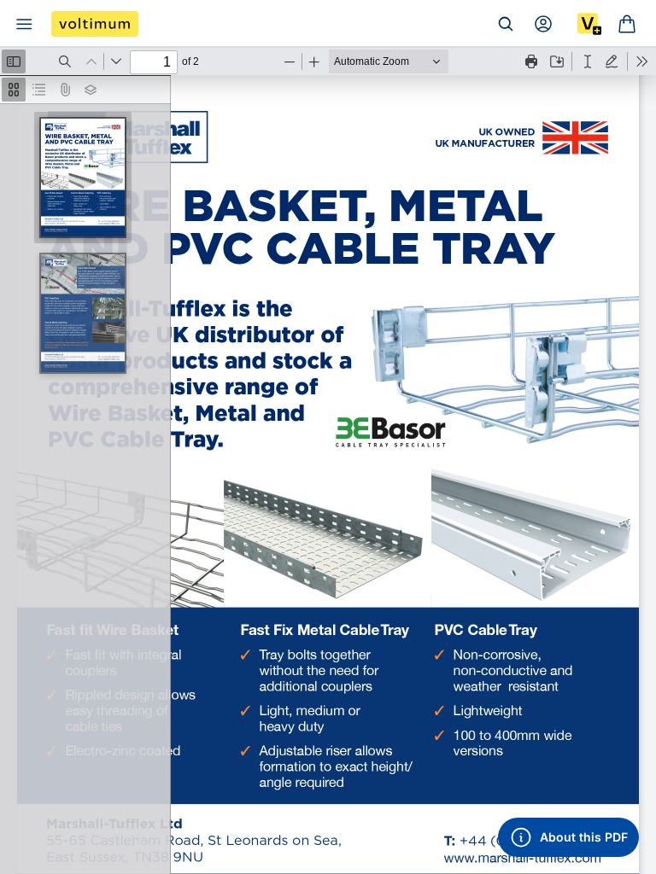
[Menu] (24, 24)
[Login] (543, 24)
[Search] (505, 24)
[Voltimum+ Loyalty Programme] (589, 24)
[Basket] (627, 24)
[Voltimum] (94, 24)
